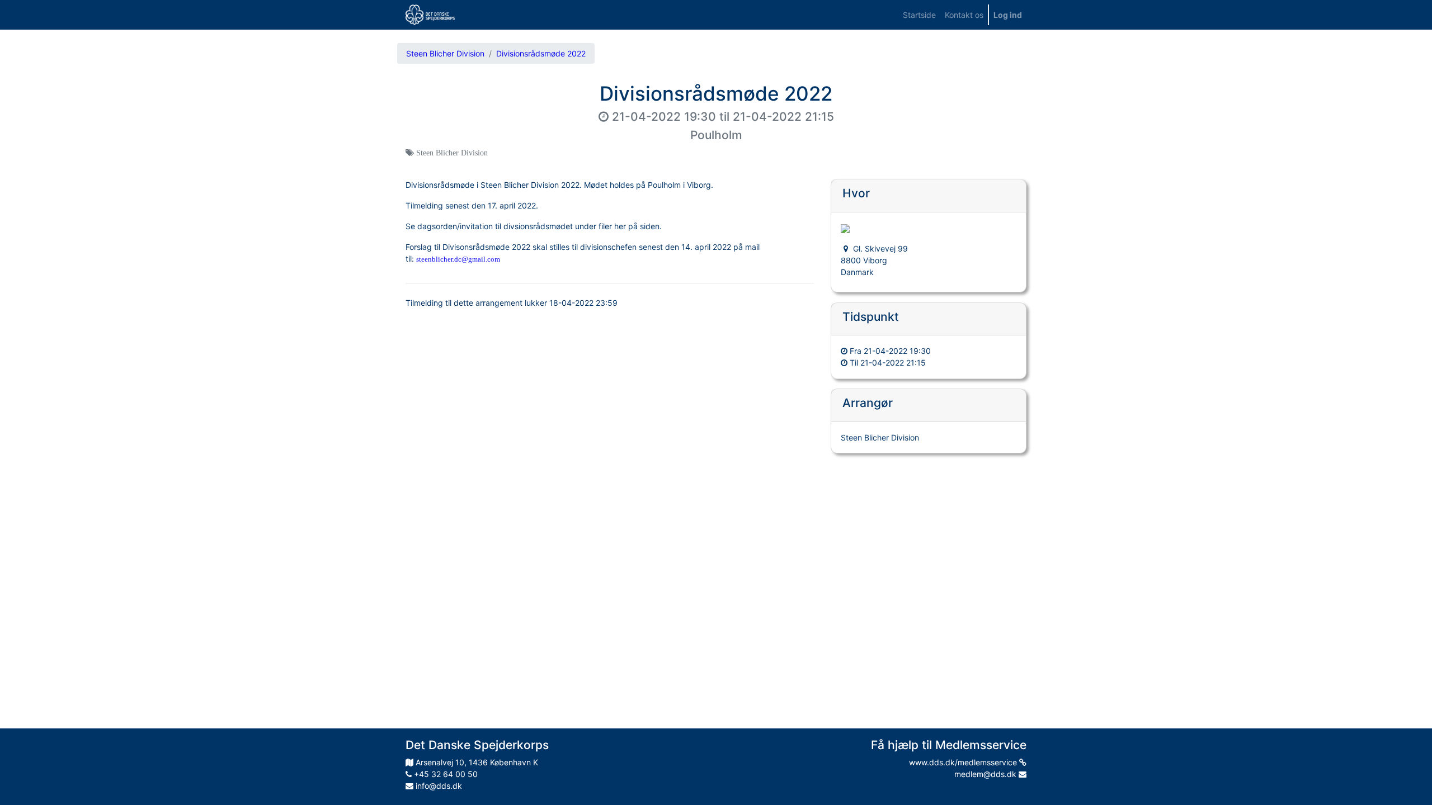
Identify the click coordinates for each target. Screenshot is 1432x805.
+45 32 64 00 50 (445, 774)
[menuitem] (919, 14)
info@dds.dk (437, 785)
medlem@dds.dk (986, 774)
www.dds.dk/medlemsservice (964, 762)
